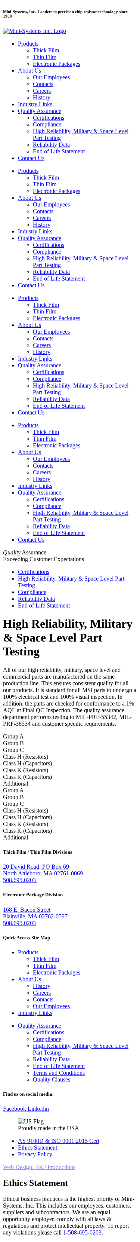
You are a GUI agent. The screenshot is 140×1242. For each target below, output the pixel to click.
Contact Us (31, 158)
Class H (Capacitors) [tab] (27, 763)
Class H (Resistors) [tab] (25, 756)
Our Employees (51, 77)
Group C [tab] (13, 750)
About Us (29, 70)
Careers (42, 91)
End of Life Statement (59, 151)
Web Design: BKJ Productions (39, 1167)
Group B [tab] (13, 743)
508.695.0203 (20, 880)
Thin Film (44, 57)
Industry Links (35, 104)
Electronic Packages (56, 64)
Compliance (47, 124)
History (41, 97)
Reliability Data (51, 144)
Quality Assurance (39, 111)
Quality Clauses (51, 1079)
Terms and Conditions (59, 1073)
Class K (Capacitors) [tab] (27, 777)
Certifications (48, 117)
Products (28, 43)
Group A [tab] (13, 736)
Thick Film (46, 50)
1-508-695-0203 (82, 1232)
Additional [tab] (15, 783)
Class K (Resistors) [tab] (25, 770)
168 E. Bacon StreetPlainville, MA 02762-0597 (35, 913)
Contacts (43, 84)
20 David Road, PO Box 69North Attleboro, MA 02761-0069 (43, 870)
